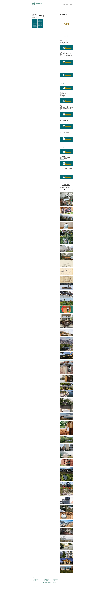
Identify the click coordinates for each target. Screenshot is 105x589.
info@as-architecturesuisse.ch (47, 582)
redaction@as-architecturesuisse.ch (56, 583)
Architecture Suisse (37, 3)
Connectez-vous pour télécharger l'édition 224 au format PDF (66, 185)
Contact (60, 7)
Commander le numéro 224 (66, 189)
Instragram (65, 577)
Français (71, 4)
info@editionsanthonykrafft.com (37, 581)
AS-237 (39, 7)
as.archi (36, 586)
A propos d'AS (56, 7)
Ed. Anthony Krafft (65, 7)
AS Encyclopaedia (35, 7)
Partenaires (48, 7)
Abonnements (43, 7)
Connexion (64, 4)
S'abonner (67, 4)
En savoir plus (62, 19)
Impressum (51, 7)
